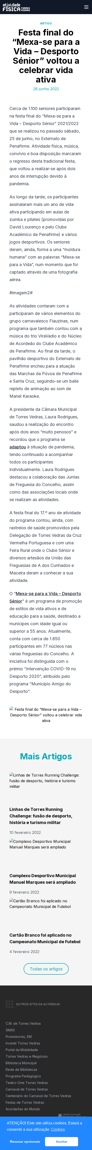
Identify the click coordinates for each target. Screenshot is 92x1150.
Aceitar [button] (61, 1141)
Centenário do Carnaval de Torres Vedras (38, 1096)
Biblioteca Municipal (21, 1063)
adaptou (17, 446)
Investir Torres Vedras (23, 1043)
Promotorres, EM (19, 1037)
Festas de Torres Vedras (25, 1102)
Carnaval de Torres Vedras (27, 1089)
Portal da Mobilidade (22, 1050)
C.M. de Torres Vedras (23, 1023)
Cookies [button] (58, 1129)
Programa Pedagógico (23, 1076)
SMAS (10, 1030)
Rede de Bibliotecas (21, 1070)
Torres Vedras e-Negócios (27, 1056)
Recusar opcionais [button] (25, 1141)
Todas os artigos (46, 968)
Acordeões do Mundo (23, 1109)
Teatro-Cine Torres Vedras (27, 1083)
